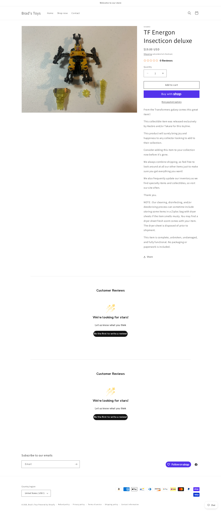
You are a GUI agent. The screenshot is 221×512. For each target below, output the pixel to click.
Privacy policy (79, 504)
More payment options (172, 102)
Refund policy (64, 504)
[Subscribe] (76, 464)
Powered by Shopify (46, 504)
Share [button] (150, 256)
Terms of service (95, 504)
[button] (189, 13)
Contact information (130, 504)
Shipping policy (111, 504)
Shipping (148, 54)
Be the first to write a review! (110, 333)
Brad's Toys (33, 504)
